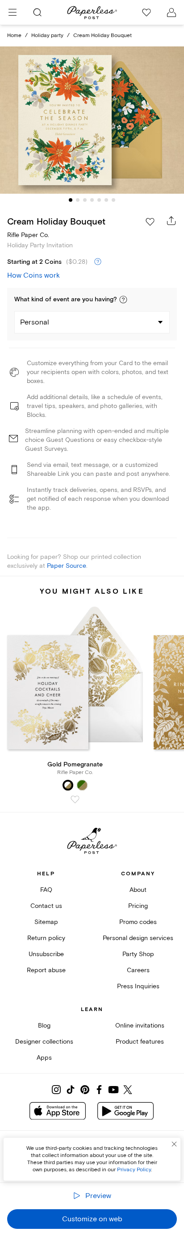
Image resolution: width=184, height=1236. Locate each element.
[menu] (12, 12)
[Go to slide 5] (99, 200)
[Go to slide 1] (70, 200)
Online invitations (139, 1025)
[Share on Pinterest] (84, 1089)
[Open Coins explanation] (98, 262)
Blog (44, 1025)
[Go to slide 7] (113, 200)
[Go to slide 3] (85, 200)
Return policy (46, 938)
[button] (123, 299)
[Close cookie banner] (174, 1144)
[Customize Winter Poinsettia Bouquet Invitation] (92, 120)
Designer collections (44, 1041)
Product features (140, 1041)
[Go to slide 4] (92, 200)
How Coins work (33, 275)
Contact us (46, 906)
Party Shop (138, 954)
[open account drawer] (171, 12)
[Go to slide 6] (106, 200)
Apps (44, 1057)
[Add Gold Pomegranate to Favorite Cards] (75, 799)
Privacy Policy (134, 1169)
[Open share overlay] (171, 220)
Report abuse (46, 970)
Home (14, 35)
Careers (138, 970)
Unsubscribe (46, 954)
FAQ (46, 890)
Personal (34, 322)
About (138, 890)
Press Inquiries (138, 986)
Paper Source (66, 566)
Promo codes (138, 922)
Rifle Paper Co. (28, 235)
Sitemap (46, 922)
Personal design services (138, 938)
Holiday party (47, 35)
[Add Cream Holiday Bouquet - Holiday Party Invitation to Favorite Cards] (150, 221)
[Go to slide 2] (77, 200)
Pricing (138, 906)
